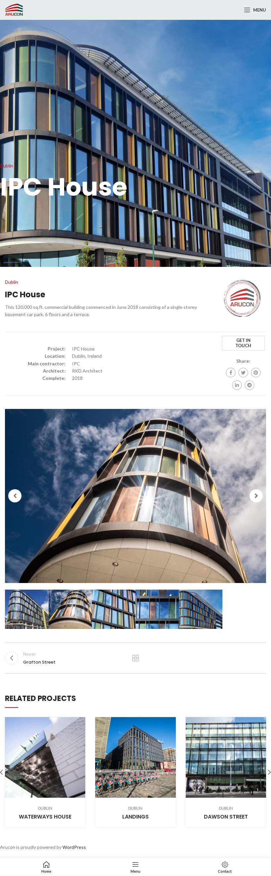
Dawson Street (226, 817)
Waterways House (45, 817)
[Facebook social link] (231, 373)
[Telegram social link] (249, 385)
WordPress (74, 847)
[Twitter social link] (243, 373)
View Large (80, 722)
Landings (135, 817)
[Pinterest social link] (256, 373)
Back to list (135, 658)
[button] (14, 495)
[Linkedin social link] (237, 385)
